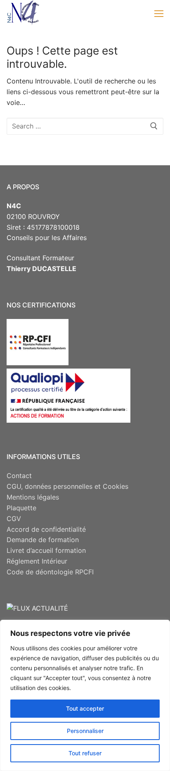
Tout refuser (85, 753)
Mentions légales (33, 497)
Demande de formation (43, 539)
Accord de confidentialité (46, 529)
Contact (19, 475)
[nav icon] (158, 13)
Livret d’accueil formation (46, 550)
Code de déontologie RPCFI (50, 572)
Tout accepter (85, 708)
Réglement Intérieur (37, 561)
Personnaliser (85, 730)
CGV (14, 518)
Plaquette (21, 508)
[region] (85, 695)
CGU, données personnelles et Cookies (67, 486)
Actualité (50, 608)
